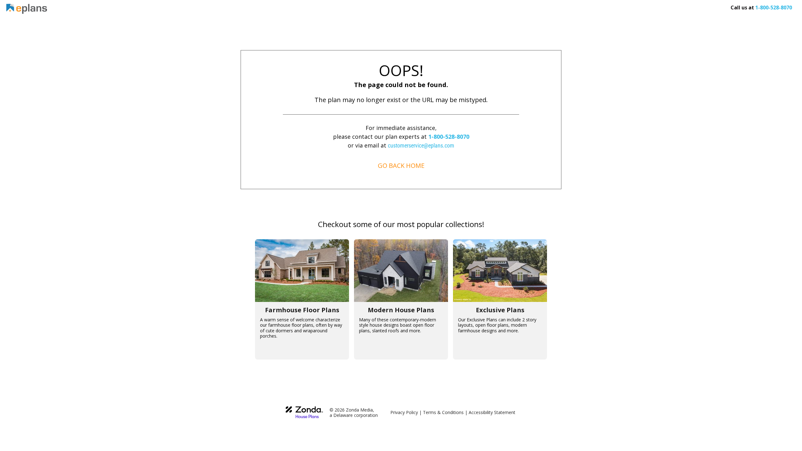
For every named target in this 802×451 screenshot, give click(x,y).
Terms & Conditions (443, 412)
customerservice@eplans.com (421, 145)
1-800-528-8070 (448, 136)
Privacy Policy (404, 412)
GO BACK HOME (401, 165)
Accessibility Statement (492, 412)
